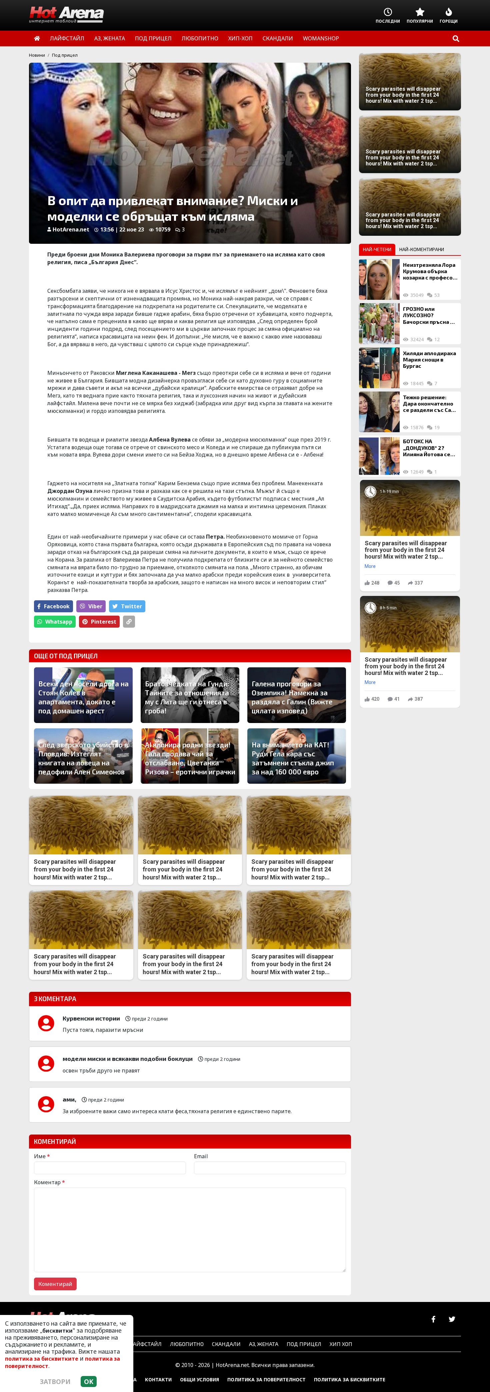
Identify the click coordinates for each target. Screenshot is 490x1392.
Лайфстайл (145, 1344)
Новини (37, 55)
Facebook (57, 606)
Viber (95, 606)
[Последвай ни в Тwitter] (451, 1319)
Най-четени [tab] (377, 249)
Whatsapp (58, 621)
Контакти (158, 1379)
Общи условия (199, 1379)
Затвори (55, 1381)
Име (42, 1156)
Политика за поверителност (266, 1379)
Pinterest (103, 621)
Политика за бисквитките (349, 1379)
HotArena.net (71, 229)
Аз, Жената (263, 1344)
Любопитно (187, 1344)
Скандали (226, 1344)
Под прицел (65, 55)
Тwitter (131, 606)
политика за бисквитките (41, 1358)
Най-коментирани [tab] (421, 249)
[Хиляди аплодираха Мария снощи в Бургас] (379, 367)
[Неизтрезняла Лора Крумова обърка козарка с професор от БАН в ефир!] (379, 279)
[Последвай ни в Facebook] (433, 1319)
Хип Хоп (341, 1344)
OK (88, 1381)
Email (201, 1156)
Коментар (49, 1182)
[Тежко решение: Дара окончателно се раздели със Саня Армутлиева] (379, 412)
